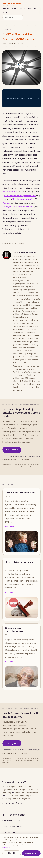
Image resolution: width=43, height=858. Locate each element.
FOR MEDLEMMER (31, 9)
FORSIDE (5, 9)
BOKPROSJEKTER (17, 815)
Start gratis (12, 449)
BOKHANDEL (17, 9)
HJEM (4, 815)
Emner (5, 12)
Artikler (6, 29)
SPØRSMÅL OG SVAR (11, 821)
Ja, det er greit (31, 853)
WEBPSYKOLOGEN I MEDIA (14, 827)
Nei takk (11, 853)
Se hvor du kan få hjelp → (13, 803)
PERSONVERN (8, 833)
